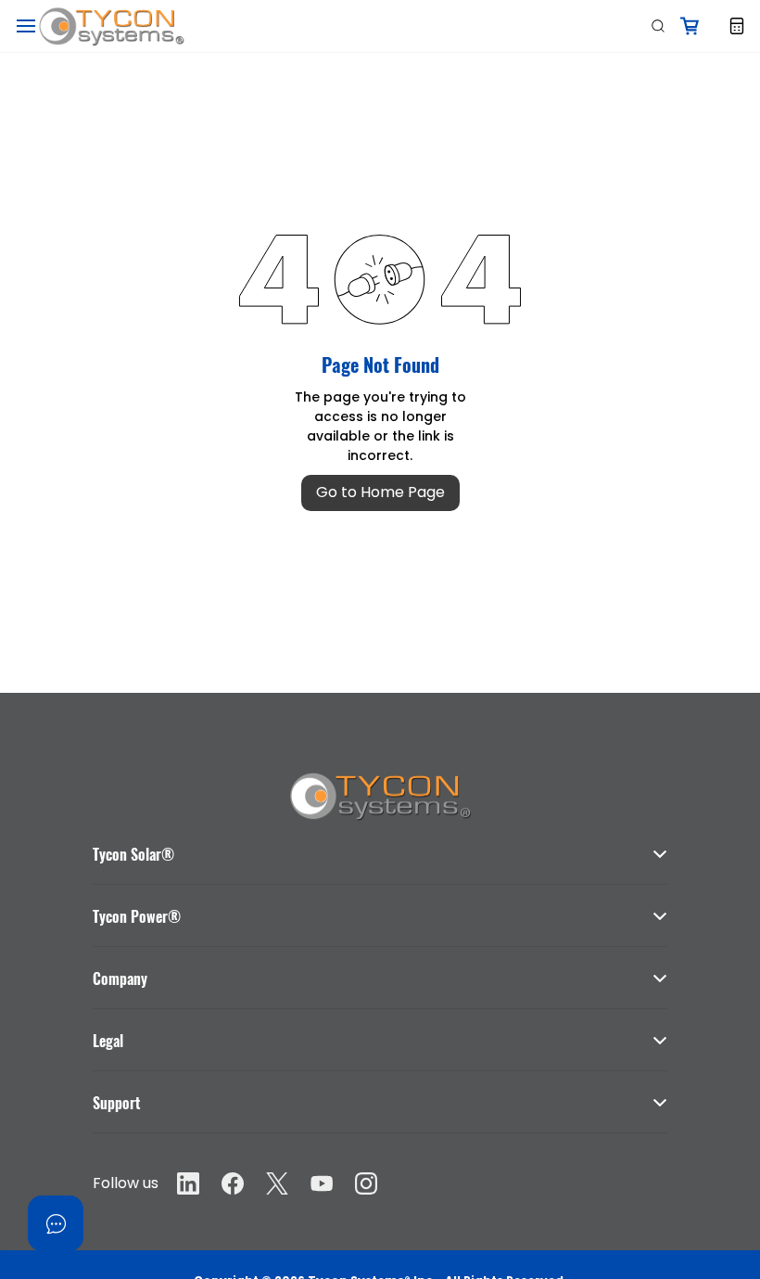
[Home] (380, 779)
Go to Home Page (380, 492)
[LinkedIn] (188, 1183)
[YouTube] (321, 1183)
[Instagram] (366, 1183)
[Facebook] (233, 1183)
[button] (380, 845)
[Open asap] (55, 1223)
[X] (277, 1183)
